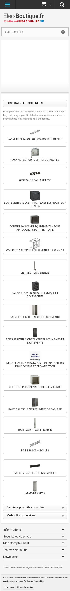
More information (25, 587)
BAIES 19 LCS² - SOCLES (35, 450)
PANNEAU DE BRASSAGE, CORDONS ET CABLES (35, 139)
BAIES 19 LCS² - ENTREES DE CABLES (35, 472)
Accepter (10, 587)
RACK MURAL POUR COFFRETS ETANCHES (35, 159)
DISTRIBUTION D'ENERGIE (35, 272)
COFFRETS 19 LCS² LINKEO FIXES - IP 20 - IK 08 (35, 387)
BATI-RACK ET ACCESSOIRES (35, 430)
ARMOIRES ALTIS (35, 493)
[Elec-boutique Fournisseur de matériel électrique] (24, 18)
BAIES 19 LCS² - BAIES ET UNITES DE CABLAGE (35, 409)
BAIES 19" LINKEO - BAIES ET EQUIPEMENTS (35, 317)
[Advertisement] (35, 67)
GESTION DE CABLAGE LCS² (35, 180)
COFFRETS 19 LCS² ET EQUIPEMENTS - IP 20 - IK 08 (35, 250)
